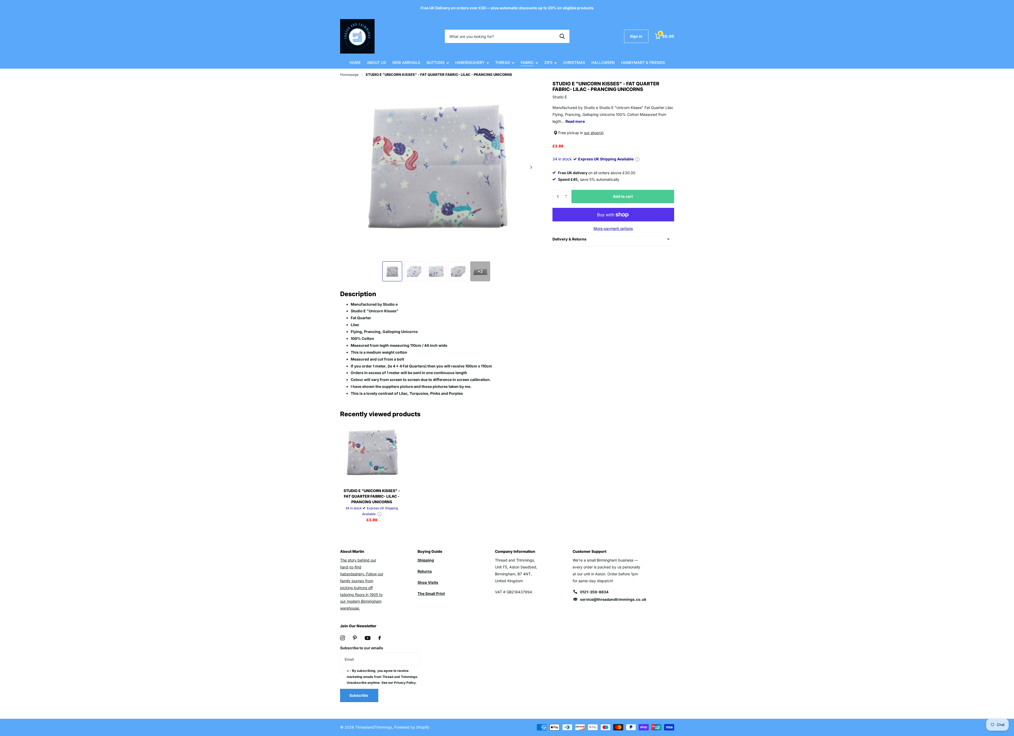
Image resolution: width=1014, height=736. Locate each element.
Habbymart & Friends (643, 62)
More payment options (613, 228)
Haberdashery (470, 62)
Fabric (527, 62)
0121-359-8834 (594, 592)
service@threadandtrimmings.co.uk (613, 599)
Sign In (636, 36)
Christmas (574, 62)
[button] (567, 191)
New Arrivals (406, 62)
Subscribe (359, 695)
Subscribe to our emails (361, 648)
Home (355, 62)
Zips (548, 62)
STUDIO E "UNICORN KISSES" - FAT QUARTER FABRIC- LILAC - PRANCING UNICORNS (372, 496)
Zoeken (562, 36)
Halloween (603, 62)
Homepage (349, 74)
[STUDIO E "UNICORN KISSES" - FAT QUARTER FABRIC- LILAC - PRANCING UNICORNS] (371, 452)
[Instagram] (342, 638)
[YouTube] (367, 638)
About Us (376, 62)
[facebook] (379, 638)
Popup (637, 159)
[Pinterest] (355, 638)
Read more (575, 121)
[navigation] (392, 271)
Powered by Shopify (411, 727)
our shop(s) (594, 132)
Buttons (436, 62)
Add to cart (623, 196)
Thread (502, 62)
